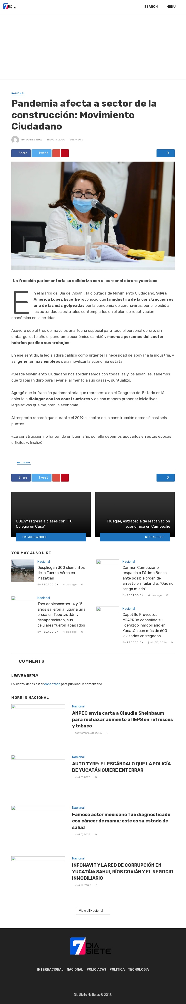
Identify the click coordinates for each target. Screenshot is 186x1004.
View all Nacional (91, 911)
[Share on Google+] (56, 153)
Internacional (50, 970)
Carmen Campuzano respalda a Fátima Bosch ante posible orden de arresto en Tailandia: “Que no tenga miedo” (148, 578)
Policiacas (96, 970)
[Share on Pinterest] (65, 153)
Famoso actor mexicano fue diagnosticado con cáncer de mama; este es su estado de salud (121, 821)
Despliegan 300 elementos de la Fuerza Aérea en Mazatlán (61, 572)
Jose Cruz (33, 139)
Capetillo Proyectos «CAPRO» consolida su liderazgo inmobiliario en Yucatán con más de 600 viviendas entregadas (144, 625)
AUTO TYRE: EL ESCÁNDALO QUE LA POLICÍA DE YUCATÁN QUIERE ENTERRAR (121, 767)
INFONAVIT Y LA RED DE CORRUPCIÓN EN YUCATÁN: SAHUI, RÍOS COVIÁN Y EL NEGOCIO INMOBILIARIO (122, 871)
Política (117, 970)
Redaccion (50, 584)
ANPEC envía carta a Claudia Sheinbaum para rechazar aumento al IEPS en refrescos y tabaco (122, 719)
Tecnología (138, 970)
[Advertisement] (93, 48)
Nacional (18, 93)
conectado (52, 684)
